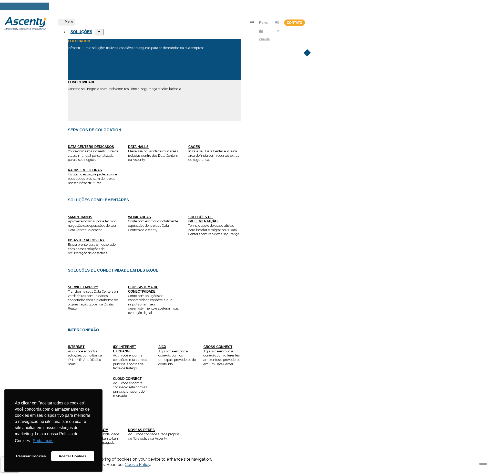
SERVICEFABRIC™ (83, 287)
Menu (69, 21)
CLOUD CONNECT (127, 379)
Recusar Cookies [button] (31, 456)
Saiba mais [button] (43, 441)
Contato (294, 23)
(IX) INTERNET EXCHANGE (124, 349)
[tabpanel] (154, 194)
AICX (162, 347)
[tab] (154, 59)
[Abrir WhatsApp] (479, 463)
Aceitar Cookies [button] (72, 456)
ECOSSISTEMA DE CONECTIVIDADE (143, 289)
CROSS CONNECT (217, 347)
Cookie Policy (137, 464)
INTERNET (76, 347)
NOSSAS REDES (141, 430)
